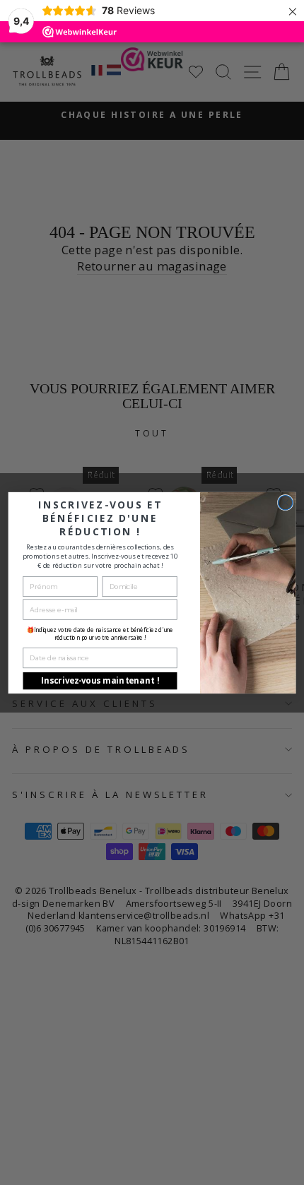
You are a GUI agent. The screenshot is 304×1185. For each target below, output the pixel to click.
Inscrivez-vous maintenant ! (100, 680)
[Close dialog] (285, 502)
